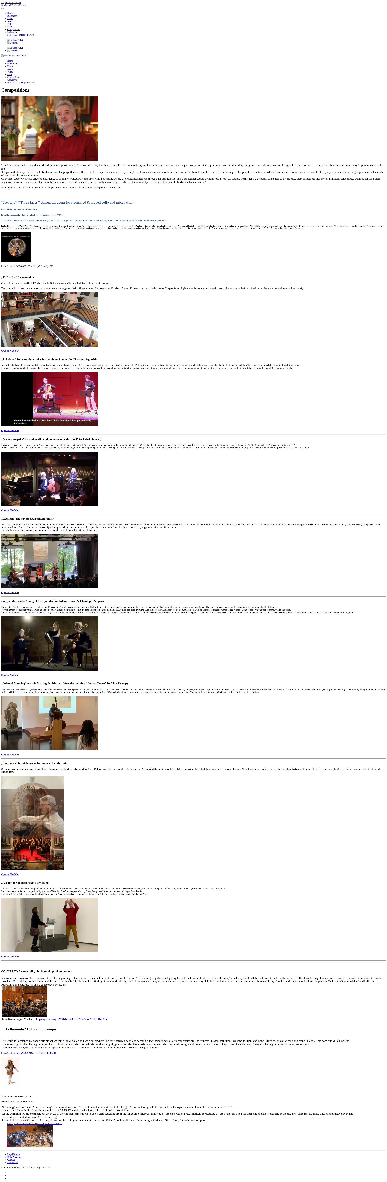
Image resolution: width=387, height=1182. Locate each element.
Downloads (12, 1162)
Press (9, 26)
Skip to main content (11, 2)
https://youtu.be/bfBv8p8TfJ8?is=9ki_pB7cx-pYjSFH (27, 266)
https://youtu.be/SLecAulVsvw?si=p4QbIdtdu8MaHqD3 (34, 1123)
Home (10, 13)
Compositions (13, 29)
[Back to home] (14, 5)
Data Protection (14, 1157)
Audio (10, 21)
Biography (12, 16)
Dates (10, 18)
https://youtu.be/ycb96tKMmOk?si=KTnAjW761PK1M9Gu (71, 1019)
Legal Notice (13, 1154)
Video (10, 24)
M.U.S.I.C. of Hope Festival (20, 35)
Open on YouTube (10, 351)
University (12, 32)
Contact (11, 1159)
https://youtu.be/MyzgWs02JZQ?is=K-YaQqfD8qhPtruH (28, 1053)
